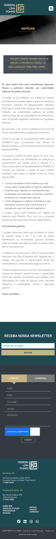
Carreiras (34, 512)
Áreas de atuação (11, 508)
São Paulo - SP (8, 473)
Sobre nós (7, 506)
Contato (33, 510)
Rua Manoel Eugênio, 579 (12, 495)
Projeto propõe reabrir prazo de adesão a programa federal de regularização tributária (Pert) (28, 63)
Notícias (6, 513)
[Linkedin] (25, 521)
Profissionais (9, 511)
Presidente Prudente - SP (13, 490)
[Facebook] (19, 521)
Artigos (33, 507)
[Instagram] (31, 521)
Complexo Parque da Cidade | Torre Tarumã (19, 480)
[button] (51, 8)
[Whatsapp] (37, 521)
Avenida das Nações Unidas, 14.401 (16, 478)
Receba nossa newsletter (28, 336)
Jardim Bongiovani (10, 497)
